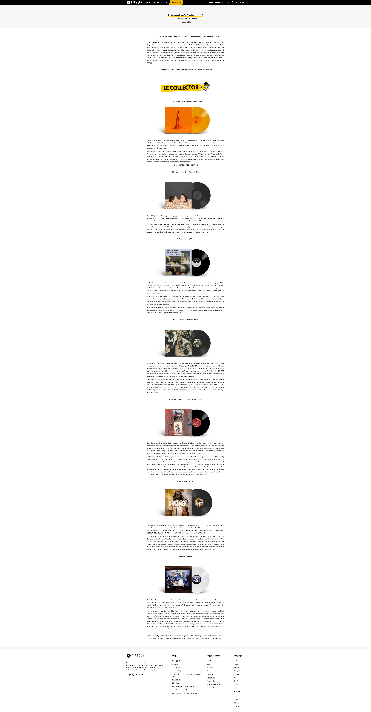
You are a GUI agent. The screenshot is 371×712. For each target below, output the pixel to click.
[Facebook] (126, 675)
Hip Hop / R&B (189, 686)
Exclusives (175, 664)
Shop (148, 2)
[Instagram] (133, 675)
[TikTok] (142, 675)
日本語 (236, 681)
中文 (235, 678)
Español (236, 667)
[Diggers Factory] (135, 655)
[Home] (134, 2)
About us (210, 661)
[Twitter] (130, 675)
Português (237, 671)
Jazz (192, 690)
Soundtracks (186, 690)
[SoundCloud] (139, 675)
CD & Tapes (176, 683)
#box (174, 19)
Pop (173, 686)
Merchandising (176, 671)
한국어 (236, 684)
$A (237, 699)
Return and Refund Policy (215, 684)
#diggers (180, 19)
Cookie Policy (211, 688)
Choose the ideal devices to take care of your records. (186, 675)
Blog (208, 664)
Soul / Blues (194, 693)
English (236, 661)
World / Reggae (177, 693)
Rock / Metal (180, 686)
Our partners (211, 671)
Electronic (186, 693)
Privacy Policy (211, 681)
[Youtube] (136, 675)
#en (186, 19)
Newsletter (210, 667)
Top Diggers (176, 661)
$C (235, 703)
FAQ (166, 2)
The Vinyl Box (176, 2)
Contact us (210, 674)
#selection (193, 19)
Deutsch (236, 674)
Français (236, 664)
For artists (157, 2)
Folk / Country (176, 690)
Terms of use (211, 678)
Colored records (177, 667)
